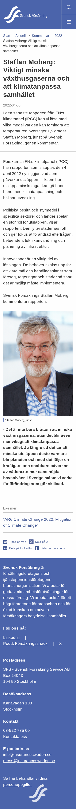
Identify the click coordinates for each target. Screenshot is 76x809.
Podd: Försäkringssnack (25, 643)
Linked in (11, 637)
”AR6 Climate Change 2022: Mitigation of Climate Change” (38, 522)
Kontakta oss (15, 736)
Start (6, 36)
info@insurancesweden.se (27, 754)
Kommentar (40, 36)
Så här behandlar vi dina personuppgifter (25, 781)
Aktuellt (21, 36)
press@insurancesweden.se (29, 761)
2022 (58, 36)
